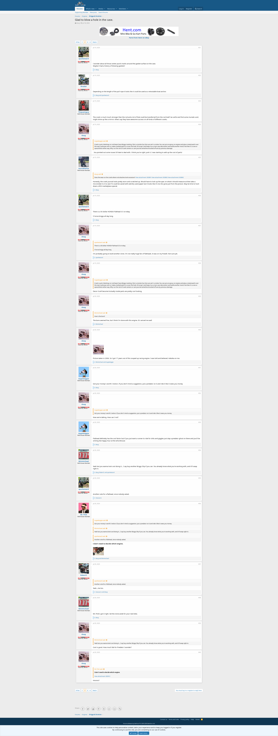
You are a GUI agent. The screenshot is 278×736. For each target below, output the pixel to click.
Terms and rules (174, 719)
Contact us (163, 719)
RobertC (83, 575)
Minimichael (84, 461)
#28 (199, 263)
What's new (90, 9)
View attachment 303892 (159, 177)
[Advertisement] (146, 55)
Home (197, 719)
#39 (199, 623)
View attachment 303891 (143, 177)
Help (192, 719)
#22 (199, 75)
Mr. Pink (83, 514)
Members (122, 9)
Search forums (103, 12)
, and (105, 472)
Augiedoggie (83, 379)
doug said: (97, 174)
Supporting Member (81, 12)
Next (94, 42)
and (102, 95)
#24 (199, 124)
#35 (199, 478)
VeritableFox (83, 168)
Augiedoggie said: (100, 141)
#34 (199, 450)
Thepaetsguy (83, 112)
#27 (199, 226)
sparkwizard (84, 59)
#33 (199, 422)
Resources (111, 9)
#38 (199, 598)
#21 (199, 47)
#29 (199, 296)
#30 (199, 330)
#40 (199, 652)
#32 (199, 393)
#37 (199, 564)
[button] (96, 9)
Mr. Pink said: (98, 669)
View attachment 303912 (102, 676)
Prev (78, 42)
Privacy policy (184, 719)
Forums (80, 9)
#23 (199, 101)
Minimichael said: (99, 313)
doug (78, 23)
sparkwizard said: (99, 242)
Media (100, 9)
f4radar (84, 86)
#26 (199, 195)
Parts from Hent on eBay (139, 38)
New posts (93, 12)
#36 (199, 503)
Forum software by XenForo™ (139, 723)
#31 (199, 368)
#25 (199, 157)
